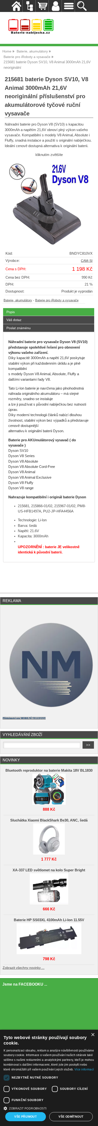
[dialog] (49, 1078)
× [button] (92, 1035)
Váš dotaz (13, 320)
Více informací (84, 1069)
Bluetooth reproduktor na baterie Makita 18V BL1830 (49, 770)
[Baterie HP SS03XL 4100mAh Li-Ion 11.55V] (49, 937)
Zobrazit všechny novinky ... (23, 968)
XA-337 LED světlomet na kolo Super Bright (49, 870)
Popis (10, 312)
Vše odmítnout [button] (71, 1116)
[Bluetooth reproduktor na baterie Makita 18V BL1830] (49, 788)
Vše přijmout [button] (25, 1116)
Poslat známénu (18, 328)
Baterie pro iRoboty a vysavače (56, 300)
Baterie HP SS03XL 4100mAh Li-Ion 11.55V (49, 920)
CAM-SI (87, 261)
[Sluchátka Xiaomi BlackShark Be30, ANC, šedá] (49, 837)
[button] (49, 1108)
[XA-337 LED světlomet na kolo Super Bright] (49, 887)
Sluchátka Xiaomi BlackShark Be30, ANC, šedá (49, 820)
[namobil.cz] (49, 710)
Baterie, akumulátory (18, 300)
